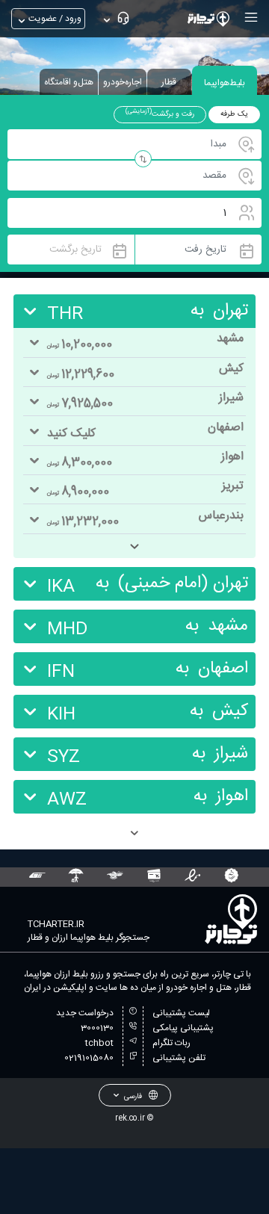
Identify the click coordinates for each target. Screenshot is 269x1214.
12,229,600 (80, 375)
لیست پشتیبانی (181, 1013)
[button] (249, 17)
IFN (61, 672)
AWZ (67, 800)
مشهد (230, 339)
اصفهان (226, 428)
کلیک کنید (71, 434)
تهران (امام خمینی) (183, 583)
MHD (67, 630)
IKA (61, 587)
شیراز (231, 398)
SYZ (63, 757)
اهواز (232, 457)
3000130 (97, 1028)
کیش (231, 369)
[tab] (224, 81)
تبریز (233, 486)
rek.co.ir (130, 1118)
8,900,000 (78, 492)
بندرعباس (221, 516)
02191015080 (89, 1057)
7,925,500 (80, 404)
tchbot (99, 1042)
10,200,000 (79, 345)
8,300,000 (79, 463)
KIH (61, 715)
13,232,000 (83, 522)
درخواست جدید (85, 1013)
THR (65, 314)
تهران (230, 311)
